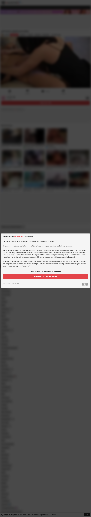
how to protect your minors (11, 283)
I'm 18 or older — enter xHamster (45, 277)
